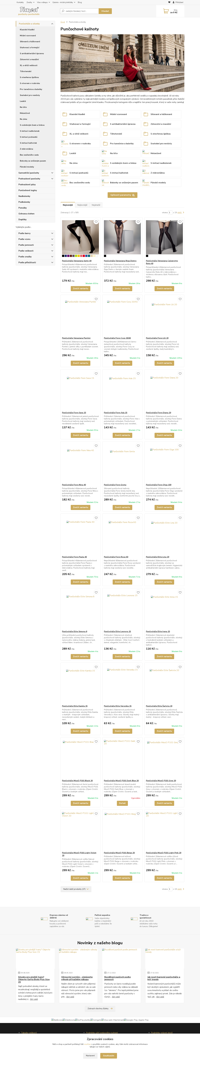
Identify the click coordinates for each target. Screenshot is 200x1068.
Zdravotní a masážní (29, 59)
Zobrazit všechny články (98, 1008)
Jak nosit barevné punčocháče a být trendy (163, 978)
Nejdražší (96, 205)
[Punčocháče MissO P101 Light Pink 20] (164, 830)
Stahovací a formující (29, 47)
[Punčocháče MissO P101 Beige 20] (122, 830)
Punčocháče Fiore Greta (115, 484)
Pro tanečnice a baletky (31, 89)
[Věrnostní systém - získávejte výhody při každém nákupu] (78, 958)
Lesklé (23, 101)
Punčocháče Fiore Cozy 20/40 (117, 338)
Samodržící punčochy (29, 173)
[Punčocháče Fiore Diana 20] (164, 390)
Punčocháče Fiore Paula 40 (74, 557)
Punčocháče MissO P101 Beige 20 (119, 852)
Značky (29, 2)
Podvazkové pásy (27, 184)
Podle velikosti (26, 250)
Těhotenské (25, 71)
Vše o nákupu (42, 2)
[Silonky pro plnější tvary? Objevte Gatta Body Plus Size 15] (35, 958)
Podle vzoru (24, 239)
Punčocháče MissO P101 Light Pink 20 (163, 852)
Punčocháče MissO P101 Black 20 (77, 780)
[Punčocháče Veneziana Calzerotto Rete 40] (164, 238)
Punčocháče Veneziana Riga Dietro (120, 261)
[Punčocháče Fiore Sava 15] (80, 390)
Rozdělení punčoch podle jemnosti (117, 978)
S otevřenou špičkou (29, 77)
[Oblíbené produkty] (169, 2)
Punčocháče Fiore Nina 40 (74, 484)
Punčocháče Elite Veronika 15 (117, 706)
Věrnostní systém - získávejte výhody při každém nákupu (77, 978)
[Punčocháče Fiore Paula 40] (80, 534)
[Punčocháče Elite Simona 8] (80, 609)
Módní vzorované (28, 35)
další (179, 212)
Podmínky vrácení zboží (162, 1032)
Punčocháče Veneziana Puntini (76, 338)
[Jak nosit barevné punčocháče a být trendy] (164, 958)
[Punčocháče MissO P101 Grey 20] (164, 758)
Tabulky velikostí (29, 1032)
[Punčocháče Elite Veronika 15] (122, 683)
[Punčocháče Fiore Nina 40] (80, 462)
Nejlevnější (82, 205)
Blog (80, 2)
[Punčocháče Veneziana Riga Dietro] (122, 238)
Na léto (23, 107)
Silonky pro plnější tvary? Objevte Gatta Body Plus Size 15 (34, 979)
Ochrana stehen (26, 213)
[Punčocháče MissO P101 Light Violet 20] (80, 830)
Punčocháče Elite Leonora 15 (117, 631)
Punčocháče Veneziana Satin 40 (76, 261)
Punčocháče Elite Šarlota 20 (159, 706)
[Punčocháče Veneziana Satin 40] (80, 238)
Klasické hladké (27, 29)
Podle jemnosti (26, 245)
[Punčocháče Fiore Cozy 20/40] (122, 315)
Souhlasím (108, 1055)
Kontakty (20, 2)
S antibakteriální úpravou (32, 53)
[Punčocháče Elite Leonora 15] (122, 609)
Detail (122, 803)
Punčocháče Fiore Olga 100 (158, 484)
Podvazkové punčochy (29, 178)
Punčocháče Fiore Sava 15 (74, 412)
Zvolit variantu (80, 288)
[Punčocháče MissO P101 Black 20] (80, 758)
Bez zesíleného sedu (29, 155)
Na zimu (23, 119)
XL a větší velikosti (28, 65)
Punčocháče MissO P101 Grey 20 (161, 780)
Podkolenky (24, 202)
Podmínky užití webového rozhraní (102, 1032)
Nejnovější (68, 205)
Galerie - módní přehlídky (63, 2)
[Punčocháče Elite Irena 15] (164, 609)
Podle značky (25, 256)
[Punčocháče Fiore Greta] (122, 462)
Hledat (105, 11)
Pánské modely (27, 167)
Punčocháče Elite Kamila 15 (74, 706)
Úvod (63, 22)
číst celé (34, 999)
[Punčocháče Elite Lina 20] (164, 534)
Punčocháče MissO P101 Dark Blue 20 (121, 780)
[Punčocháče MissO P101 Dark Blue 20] (122, 758)
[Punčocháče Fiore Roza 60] (122, 534)
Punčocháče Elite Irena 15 (158, 631)
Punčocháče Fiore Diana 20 (158, 412)
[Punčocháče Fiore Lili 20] (164, 315)
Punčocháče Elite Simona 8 (74, 631)
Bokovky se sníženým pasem (33, 161)
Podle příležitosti (27, 262)
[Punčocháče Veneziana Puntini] (80, 315)
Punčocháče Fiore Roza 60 (116, 557)
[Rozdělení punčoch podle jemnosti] (121, 958)
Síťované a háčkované (30, 41)
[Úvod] (37, 11)
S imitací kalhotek (28, 143)
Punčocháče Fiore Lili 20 (157, 338)
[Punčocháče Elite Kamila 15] (80, 683)
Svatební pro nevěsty (30, 95)
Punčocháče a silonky (29, 23)
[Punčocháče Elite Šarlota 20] (164, 683)
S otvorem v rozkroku (30, 83)
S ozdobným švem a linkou (32, 125)
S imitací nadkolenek (29, 131)
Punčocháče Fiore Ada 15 (115, 412)
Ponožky (23, 207)
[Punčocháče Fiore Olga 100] (164, 462)
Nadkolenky (24, 196)
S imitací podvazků (28, 137)
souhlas (87, 1044)
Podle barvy (24, 233)
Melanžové (25, 113)
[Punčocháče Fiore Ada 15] (122, 390)
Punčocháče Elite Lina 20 (157, 557)
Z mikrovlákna (26, 149)
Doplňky (23, 219)
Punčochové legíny (28, 190)
